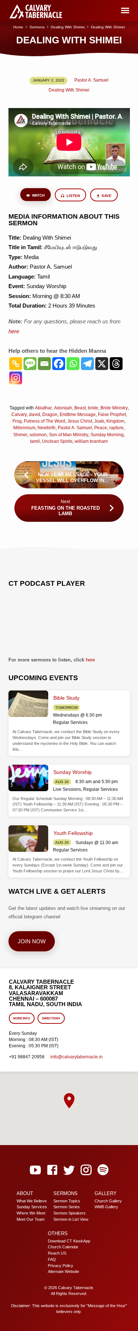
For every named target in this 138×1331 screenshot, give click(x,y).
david (34, 414)
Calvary (19, 414)
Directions (51, 1018)
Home (18, 27)
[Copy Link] (15, 363)
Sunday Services (32, 1207)
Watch (38, 195)
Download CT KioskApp (69, 1241)
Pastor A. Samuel (91, 80)
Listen (73, 196)
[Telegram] (87, 363)
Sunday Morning (107, 434)
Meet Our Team (31, 1219)
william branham (91, 441)
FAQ (52, 1259)
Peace (100, 427)
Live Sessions (67, 789)
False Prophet (112, 414)
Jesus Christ (79, 421)
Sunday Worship (72, 772)
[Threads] (116, 363)
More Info (22, 1018)
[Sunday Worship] (28, 778)
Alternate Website (63, 1271)
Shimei (20, 434)
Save (106, 196)
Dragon (49, 414)
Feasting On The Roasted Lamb (65, 510)
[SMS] (30, 363)
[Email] (44, 363)
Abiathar (43, 407)
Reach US (57, 1253)
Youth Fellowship (73, 833)
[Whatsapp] (73, 363)
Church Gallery (108, 1201)
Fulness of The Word (44, 421)
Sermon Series (66, 1207)
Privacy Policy (60, 1265)
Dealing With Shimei (68, 27)
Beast (80, 407)
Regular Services (70, 722)
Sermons (37, 27)
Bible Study (66, 698)
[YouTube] (35, 1170)
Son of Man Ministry (68, 434)
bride (93, 407)
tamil (35, 441)
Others (58, 1233)
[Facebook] (58, 363)
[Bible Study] (28, 703)
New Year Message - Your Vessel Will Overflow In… (72, 477)
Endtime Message (78, 414)
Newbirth (47, 427)
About (25, 1193)
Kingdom (115, 421)
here (90, 660)
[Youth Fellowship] (28, 838)
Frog (17, 421)
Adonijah (63, 407)
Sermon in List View (70, 1219)
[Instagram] (15, 378)
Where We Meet (31, 1213)
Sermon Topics (66, 1201)
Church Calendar (63, 1247)
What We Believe (32, 1201)
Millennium (24, 427)
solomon (38, 434)
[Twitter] (69, 1170)
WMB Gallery (106, 1207)
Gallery (106, 1193)
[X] (101, 363)
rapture (116, 427)
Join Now (32, 941)
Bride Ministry (114, 407)
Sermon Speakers (69, 1213)
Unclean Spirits (57, 441)
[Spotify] (103, 1170)
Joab (99, 421)
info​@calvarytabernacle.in (76, 1056)
